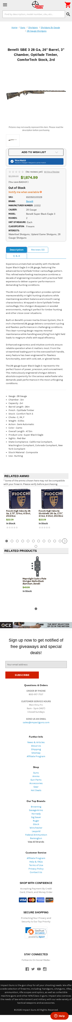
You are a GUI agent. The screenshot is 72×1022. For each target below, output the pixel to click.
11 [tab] (60, 541)
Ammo (36, 776)
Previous (7, 540)
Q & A (16, 255)
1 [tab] (36, 608)
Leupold (36, 831)
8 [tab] (44, 541)
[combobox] (34, 14)
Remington (36, 838)
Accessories (36, 783)
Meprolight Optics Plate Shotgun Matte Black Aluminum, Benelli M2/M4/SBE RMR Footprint (34, 583)
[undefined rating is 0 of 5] (16, 171)
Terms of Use (36, 865)
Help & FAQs (36, 861)
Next (64, 540)
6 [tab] (33, 541)
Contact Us (36, 872)
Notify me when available (24, 192)
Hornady (36, 813)
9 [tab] (49, 541)
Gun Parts (36, 779)
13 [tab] (36, 546)
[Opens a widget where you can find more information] (59, 1016)
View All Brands (36, 841)
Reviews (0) (38, 249)
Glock (36, 824)
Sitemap (36, 752)
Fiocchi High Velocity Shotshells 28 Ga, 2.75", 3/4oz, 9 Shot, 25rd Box (51, 513)
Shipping (36, 749)
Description (16, 249)
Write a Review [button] (51, 171)
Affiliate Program (36, 756)
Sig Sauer (36, 817)
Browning (36, 806)
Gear (36, 786)
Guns (36, 772)
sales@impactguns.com (36, 722)
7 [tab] (38, 541)
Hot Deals (36, 790)
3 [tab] (17, 541)
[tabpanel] (19, 512)
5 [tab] (28, 541)
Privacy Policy (36, 868)
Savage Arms (36, 810)
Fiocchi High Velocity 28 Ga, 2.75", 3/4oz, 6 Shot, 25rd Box (18, 513)
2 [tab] (12, 541)
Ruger (36, 820)
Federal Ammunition (36, 834)
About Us (36, 745)
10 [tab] (54, 541)
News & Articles (36, 742)
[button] (36, 932)
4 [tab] (22, 541)
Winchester (36, 827)
